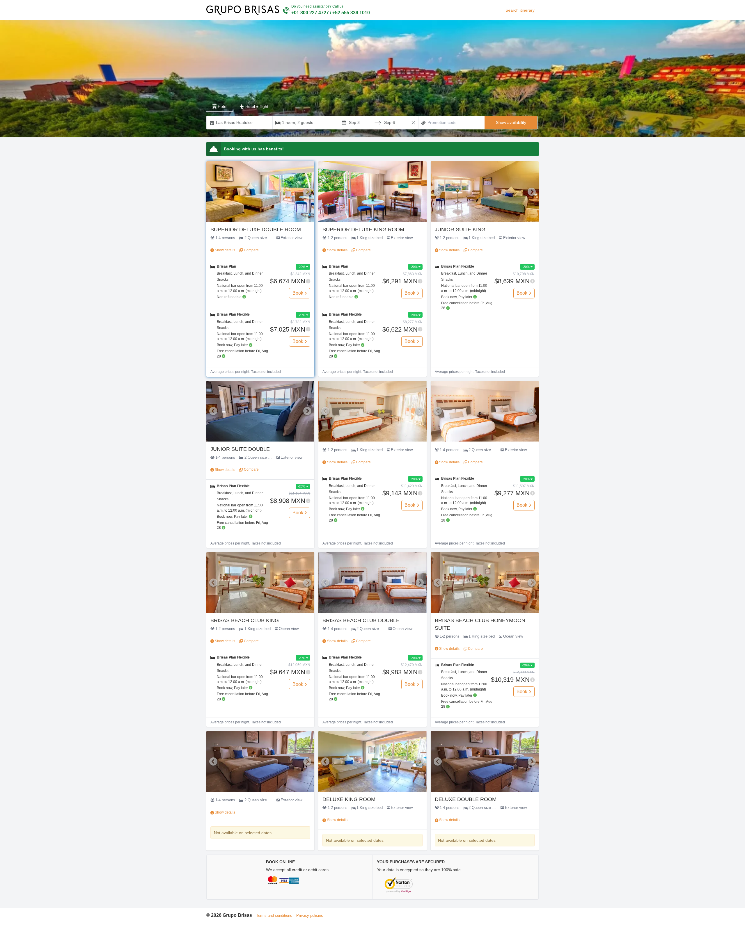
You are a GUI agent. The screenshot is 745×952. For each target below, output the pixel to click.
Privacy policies (309, 915)
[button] (372, 78)
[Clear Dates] (413, 122)
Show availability (511, 122)
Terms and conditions (274, 915)
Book (297, 293)
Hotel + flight (256, 106)
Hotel (222, 106)
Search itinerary (520, 10)
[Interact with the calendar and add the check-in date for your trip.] (344, 122)
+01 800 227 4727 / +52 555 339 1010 (330, 12)
